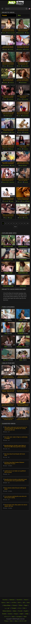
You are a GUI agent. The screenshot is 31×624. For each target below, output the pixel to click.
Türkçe (13, 616)
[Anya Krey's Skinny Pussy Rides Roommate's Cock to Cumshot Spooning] (23, 156)
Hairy (18, 201)
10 (27, 223)
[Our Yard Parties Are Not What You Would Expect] (8, 73)
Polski (24, 608)
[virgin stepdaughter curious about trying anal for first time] (8, 24)
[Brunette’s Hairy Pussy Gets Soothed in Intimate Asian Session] (23, 192)
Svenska (10, 613)
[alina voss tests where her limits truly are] (23, 90)
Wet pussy (10, 66)
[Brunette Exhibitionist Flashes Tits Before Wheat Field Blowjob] (8, 123)
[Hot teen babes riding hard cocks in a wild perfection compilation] (8, 192)
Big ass (11, 149)
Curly (19, 115)
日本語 (26, 613)
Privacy (6, 621)
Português (13, 608)
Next (15, 226)
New (19, 15)
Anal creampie (11, 32)
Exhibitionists (5, 132)
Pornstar (11, 49)
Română (4, 613)
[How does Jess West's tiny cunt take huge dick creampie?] (8, 412)
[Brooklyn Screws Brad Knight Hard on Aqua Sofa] (23, 209)
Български (19, 616)
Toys (5, 99)
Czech (20, 132)
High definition (23, 165)
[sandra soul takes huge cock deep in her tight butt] (23, 173)
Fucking (26, 217)
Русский (20, 611)
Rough (5, 49)
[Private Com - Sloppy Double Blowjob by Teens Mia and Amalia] (8, 140)
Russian (6, 149)
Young (11, 201)
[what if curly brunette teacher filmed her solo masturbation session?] (23, 107)
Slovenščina (19, 599)
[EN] (29, 8)
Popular (4, 15)
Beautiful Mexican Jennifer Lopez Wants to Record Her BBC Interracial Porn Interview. (15, 446)
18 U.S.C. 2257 (23, 621)
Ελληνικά (14, 605)
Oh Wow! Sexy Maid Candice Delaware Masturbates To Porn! (14, 463)
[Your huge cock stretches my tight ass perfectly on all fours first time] (8, 398)
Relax (28, 201)
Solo (19, 66)
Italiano (14, 611)
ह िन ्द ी (7, 616)
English (21, 613)
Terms (11, 621)
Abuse (16, 621)
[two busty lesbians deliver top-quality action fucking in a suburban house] (23, 73)
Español (26, 611)
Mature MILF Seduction (8, 182)
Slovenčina (5, 599)
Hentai (4, 32)
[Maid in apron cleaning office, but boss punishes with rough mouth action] (8, 173)
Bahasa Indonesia (7, 611)
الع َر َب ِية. (7, 608)
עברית (19, 608)
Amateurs (20, 49)
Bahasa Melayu (7, 605)
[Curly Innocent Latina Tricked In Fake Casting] (23, 140)
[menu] (2, 8)
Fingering (26, 132)
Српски (3, 602)
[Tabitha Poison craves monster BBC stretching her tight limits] (8, 370)
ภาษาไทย (13, 602)
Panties (13, 132)
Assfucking (10, 99)
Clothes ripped (8, 115)
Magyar (26, 605)
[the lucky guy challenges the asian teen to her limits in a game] (23, 384)
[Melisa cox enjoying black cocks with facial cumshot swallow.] (8, 209)
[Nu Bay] (15, 3)
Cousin (12, 165)
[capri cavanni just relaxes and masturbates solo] (23, 57)
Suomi (28, 602)
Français (16, 613)
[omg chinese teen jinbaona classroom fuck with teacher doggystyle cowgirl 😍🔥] (8, 57)
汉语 (24, 602)
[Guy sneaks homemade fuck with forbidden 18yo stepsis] (23, 40)
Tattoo (27, 32)
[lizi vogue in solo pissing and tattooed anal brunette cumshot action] (23, 24)
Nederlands (12, 599)
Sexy (5, 66)
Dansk (25, 616)
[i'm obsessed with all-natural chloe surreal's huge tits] (8, 107)
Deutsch (26, 599)
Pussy (23, 201)
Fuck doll (6, 201)
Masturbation (21, 32)
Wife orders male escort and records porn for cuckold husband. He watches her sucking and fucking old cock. (15, 428)
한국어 (19, 602)
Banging (5, 82)
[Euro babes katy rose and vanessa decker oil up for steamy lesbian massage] (23, 123)
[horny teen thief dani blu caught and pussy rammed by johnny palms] (8, 40)
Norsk (8, 602)
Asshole (26, 182)
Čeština (20, 605)
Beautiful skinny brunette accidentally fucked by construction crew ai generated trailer (15, 480)
